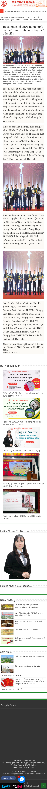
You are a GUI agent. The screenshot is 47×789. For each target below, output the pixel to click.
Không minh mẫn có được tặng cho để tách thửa (30, 639)
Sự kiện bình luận (18, 17)
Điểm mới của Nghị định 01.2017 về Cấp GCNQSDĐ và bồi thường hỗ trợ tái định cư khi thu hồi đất (29, 681)
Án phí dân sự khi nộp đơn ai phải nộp (28, 622)
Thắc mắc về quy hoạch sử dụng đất (29, 656)
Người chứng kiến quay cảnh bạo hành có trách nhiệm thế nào (28, 606)
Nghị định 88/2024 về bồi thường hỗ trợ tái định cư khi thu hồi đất (22, 423)
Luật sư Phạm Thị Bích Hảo (12, 675)
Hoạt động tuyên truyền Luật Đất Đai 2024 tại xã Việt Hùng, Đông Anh (23, 484)
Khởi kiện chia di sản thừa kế (26, 629)
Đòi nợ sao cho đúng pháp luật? (27, 666)
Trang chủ (4, 17)
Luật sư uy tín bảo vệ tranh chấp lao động (21, 450)
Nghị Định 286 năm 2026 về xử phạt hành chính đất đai (29, 614)
